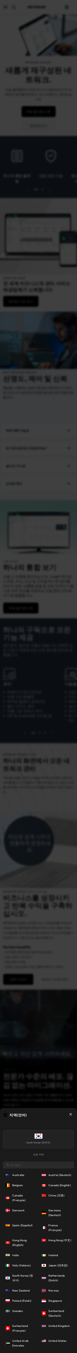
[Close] (71, 1114)
